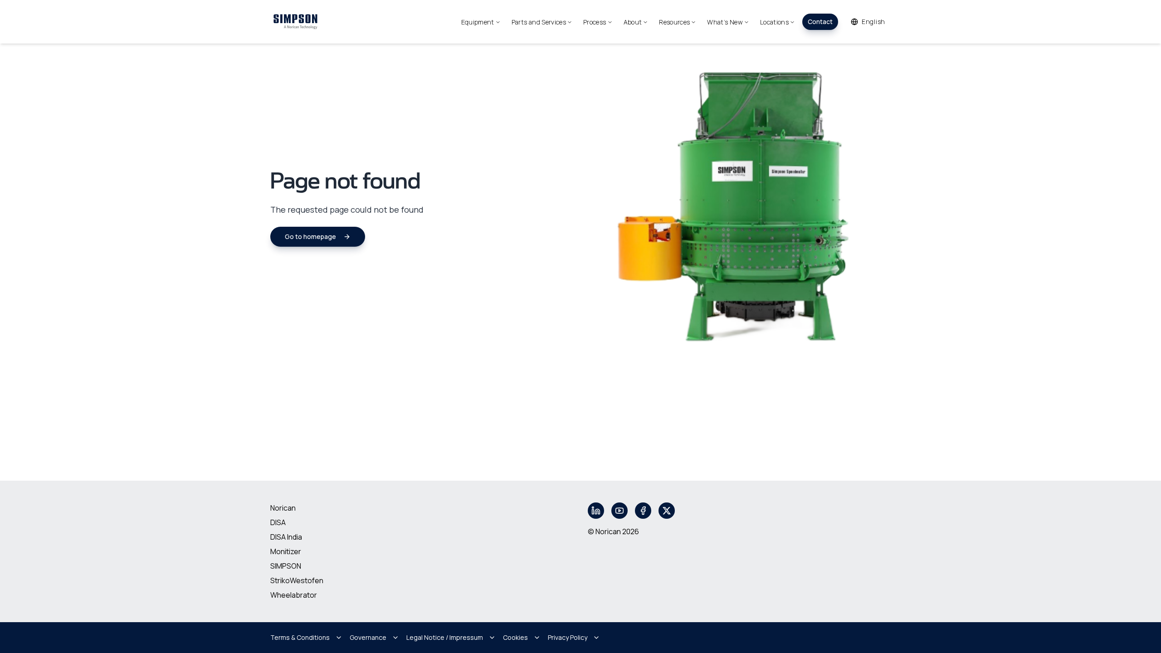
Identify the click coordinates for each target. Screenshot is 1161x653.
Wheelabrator (293, 595)
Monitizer (285, 551)
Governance (368, 637)
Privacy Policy (567, 637)
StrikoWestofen (296, 580)
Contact (820, 21)
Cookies (515, 637)
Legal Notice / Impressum (444, 637)
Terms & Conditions (300, 637)
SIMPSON (285, 566)
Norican (283, 508)
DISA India (286, 537)
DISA (278, 522)
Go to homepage (310, 236)
